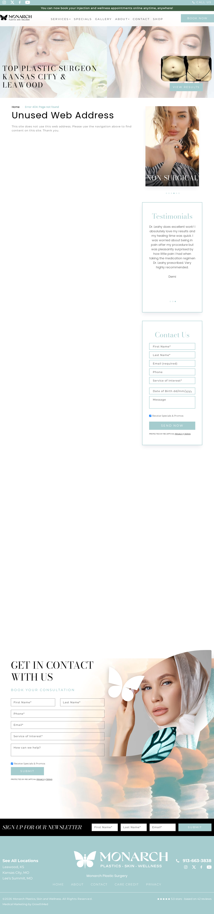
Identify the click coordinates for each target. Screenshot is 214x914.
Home (16, 107)
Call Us (203, 2)
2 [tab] (169, 193)
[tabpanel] (172, 146)
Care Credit (127, 884)
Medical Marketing (15, 904)
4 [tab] (174, 193)
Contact (141, 19)
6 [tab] (179, 193)
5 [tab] (176, 193)
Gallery (103, 19)
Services (60, 19)
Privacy (179, 434)
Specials (83, 19)
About (121, 19)
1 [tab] (166, 193)
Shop (158, 19)
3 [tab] (171, 193)
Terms (187, 434)
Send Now (172, 425)
